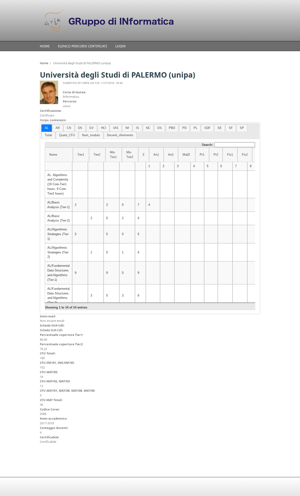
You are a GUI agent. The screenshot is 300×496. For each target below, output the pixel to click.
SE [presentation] (220, 128)
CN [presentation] (69, 128)
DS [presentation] (80, 128)
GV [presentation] (91, 128)
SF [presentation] (231, 128)
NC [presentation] (148, 128)
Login (120, 46)
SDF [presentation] (207, 128)
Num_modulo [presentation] (91, 135)
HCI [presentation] (103, 128)
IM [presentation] (127, 128)
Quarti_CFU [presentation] (67, 135)
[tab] (46, 128)
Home (45, 46)
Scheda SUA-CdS (51, 330)
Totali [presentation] (48, 135)
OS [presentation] (159, 128)
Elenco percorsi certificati (82, 46)
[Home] (112, 20)
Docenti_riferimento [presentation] (120, 135)
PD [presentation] (184, 128)
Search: (207, 145)
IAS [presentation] (115, 128)
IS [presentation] (137, 128)
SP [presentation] (242, 128)
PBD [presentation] (172, 128)
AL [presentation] (47, 128)
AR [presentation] (58, 128)
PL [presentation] (195, 128)
